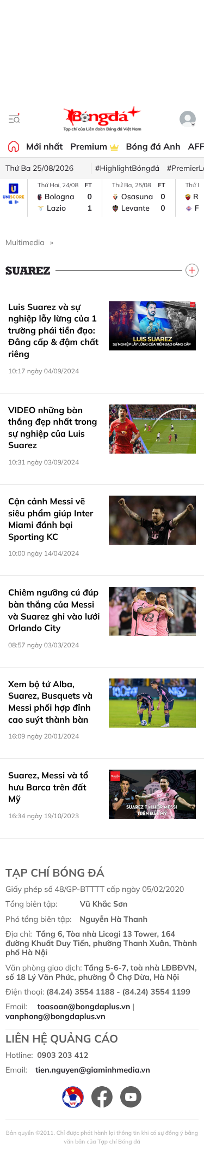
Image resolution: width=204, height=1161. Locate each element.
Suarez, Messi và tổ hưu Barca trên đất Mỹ (48, 787)
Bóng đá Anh (153, 146)
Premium (89, 146)
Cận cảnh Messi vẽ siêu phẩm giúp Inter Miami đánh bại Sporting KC (50, 519)
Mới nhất (44, 146)
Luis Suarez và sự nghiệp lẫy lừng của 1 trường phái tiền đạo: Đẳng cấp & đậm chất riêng (53, 330)
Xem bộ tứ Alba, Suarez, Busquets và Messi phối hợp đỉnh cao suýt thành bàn (50, 701)
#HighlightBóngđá (127, 168)
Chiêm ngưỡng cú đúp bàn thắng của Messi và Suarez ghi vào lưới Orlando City (54, 610)
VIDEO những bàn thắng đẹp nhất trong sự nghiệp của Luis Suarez (52, 427)
